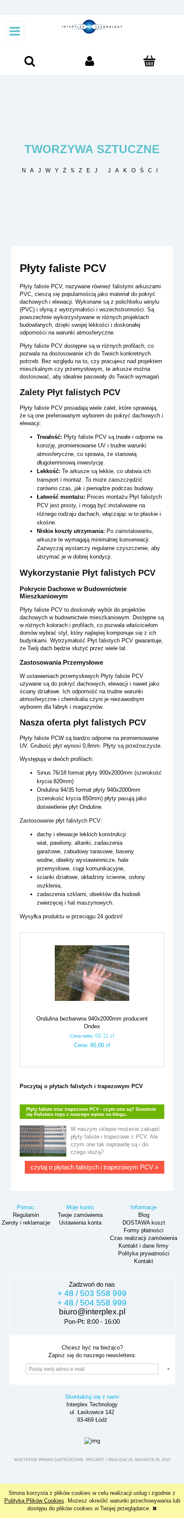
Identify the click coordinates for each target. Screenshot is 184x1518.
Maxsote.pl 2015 (152, 1460)
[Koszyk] (149, 63)
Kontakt (142, 1261)
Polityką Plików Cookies (34, 1500)
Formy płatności (142, 1230)
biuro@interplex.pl (92, 1311)
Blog (143, 1215)
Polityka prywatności (142, 1253)
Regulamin (25, 1215)
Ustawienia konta (79, 1222)
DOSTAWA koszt (143, 1222)
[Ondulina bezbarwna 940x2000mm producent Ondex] (92, 977)
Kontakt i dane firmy (143, 1246)
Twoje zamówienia (79, 1215)
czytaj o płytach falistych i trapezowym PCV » (94, 1167)
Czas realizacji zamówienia (142, 1238)
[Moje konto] (89, 63)
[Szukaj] (29, 63)
